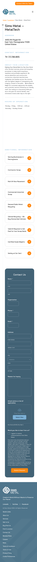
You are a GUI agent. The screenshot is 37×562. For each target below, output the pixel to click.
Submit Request (19, 470)
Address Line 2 (11, 347)
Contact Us (6, 532)
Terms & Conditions (9, 546)
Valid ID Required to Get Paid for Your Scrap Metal (17, 230)
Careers (5, 539)
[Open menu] (32, 11)
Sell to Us (6, 522)
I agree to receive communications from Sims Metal (19, 435)
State (9, 363)
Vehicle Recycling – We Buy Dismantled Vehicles (17, 218)
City (9, 355)
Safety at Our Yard (14, 253)
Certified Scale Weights (16, 242)
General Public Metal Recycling (15, 205)
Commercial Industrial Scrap (16, 193)
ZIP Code (10, 371)
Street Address (11, 339)
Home (4, 20)
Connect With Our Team (24, 3)
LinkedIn (6, 504)
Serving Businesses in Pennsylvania (16, 158)
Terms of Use (7, 550)
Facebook (25, 504)
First (9, 286)
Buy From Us (7, 525)
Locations (11, 20)
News (4, 543)
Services (5, 519)
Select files (19, 417)
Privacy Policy (7, 553)
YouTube (15, 504)
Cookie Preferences (9, 556)
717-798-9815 (14, 57)
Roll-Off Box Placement (16, 181)
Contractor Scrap (14, 170)
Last (9, 294)
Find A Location (7, 529)
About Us (6, 515)
